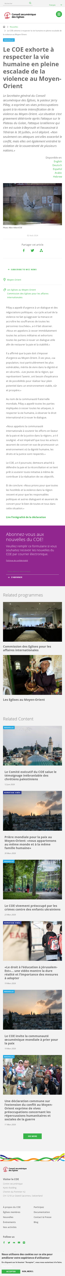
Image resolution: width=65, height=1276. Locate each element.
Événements (9, 1222)
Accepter (11, 1271)
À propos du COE (12, 1207)
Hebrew (57, 176)
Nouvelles (14, 27)
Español (57, 169)
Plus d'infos (7, 1266)
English (58, 161)
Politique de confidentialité (17, 560)
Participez (39, 1207)
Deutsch (57, 165)
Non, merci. (27, 1271)
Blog (36, 1222)
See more (32, 1136)
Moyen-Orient (14, 279)
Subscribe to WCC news (24, 269)
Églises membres (11, 1212)
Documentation (42, 1212)
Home (4, 27)
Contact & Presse (42, 1217)
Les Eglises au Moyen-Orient (21, 289)
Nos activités (9, 1227)
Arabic (58, 172)
